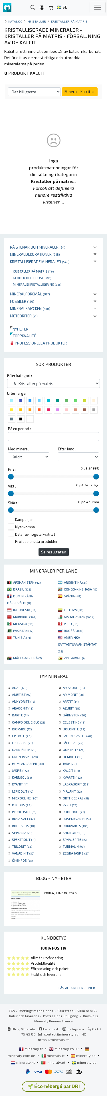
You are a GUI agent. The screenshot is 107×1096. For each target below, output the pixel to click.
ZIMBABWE (74, 658)
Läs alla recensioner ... (78, 988)
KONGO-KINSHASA (80, 589)
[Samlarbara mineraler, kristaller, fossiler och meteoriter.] (7, 7)
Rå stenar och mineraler (37, 247)
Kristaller (36, 21)
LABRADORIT (76, 784)
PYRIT (70, 805)
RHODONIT (74, 812)
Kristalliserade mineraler (40, 261)
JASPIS (20, 770)
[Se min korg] (51, 7)
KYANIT (20, 784)
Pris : (12, 469)
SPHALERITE (74, 839)
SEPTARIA (22, 833)
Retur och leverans (24, 1016)
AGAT (19, 688)
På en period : (19, 428)
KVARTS (72, 777)
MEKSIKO (23, 624)
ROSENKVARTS (77, 819)
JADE (69, 763)
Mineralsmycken (30, 308)
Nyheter (19, 329)
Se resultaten (53, 551)
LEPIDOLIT (22, 791)
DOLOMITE (74, 729)
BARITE (20, 715)
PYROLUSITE (24, 812)
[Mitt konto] (42, 7)
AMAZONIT (74, 688)
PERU (71, 624)
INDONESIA (24, 610)
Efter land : (67, 449)
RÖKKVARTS (75, 826)
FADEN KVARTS (77, 736)
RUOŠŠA (73, 630)
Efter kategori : (19, 375)
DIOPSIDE (22, 729)
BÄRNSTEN (74, 715)
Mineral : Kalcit (77, 91)
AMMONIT (73, 694)
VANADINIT (23, 853)
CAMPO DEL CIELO (28, 722)
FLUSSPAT (22, 743)
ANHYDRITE (23, 701)
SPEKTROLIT (23, 839)
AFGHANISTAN (27, 582)
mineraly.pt (56, 1062)
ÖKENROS (22, 860)
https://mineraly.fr (53, 1039)
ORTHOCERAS (76, 798)
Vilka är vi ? (86, 1011)
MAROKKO (24, 617)
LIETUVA (73, 610)
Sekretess (65, 1011)
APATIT (70, 701)
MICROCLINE (25, 798)
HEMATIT (72, 757)
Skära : (13, 503)
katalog (15, 21)
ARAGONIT (22, 708)
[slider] (11, 477)
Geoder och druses (32, 278)
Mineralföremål (30, 293)
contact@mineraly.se (61, 1034)
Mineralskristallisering (37, 284)
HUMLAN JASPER (28, 763)
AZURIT (71, 708)
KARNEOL (22, 777)
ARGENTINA (75, 582)
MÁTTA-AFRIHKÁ (27, 658)
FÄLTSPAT (73, 743)
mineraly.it (55, 1055)
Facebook (50, 1029)
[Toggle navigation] (98, 7)
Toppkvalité (23, 335)
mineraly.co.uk (66, 1049)
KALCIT (71, 770)
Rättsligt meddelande (36, 1011)
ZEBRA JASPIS (76, 853)
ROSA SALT (23, 819)
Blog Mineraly (23, 1029)
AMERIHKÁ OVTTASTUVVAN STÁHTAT (77, 644)
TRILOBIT (22, 846)
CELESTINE (74, 722)
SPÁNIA (72, 596)
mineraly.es (85, 1055)
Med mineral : (19, 449)
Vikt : (12, 486)
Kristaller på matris (33, 271)
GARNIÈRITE (24, 750)
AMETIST (21, 694)
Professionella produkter (40, 343)
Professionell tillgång (61, 1016)
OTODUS (21, 805)
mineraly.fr (34, 1049)
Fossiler (22, 301)
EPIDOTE (21, 736)
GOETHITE (73, 750)
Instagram (75, 1029)
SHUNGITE (74, 833)
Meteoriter (24, 315)
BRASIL (22, 589)
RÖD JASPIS (23, 826)
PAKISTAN (23, 630)
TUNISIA (22, 637)
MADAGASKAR (79, 617)
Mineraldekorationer (35, 254)
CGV (12, 1011)
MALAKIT (72, 791)
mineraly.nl (25, 1062)
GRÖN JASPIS (25, 757)
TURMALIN (73, 846)
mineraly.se (86, 1062)
